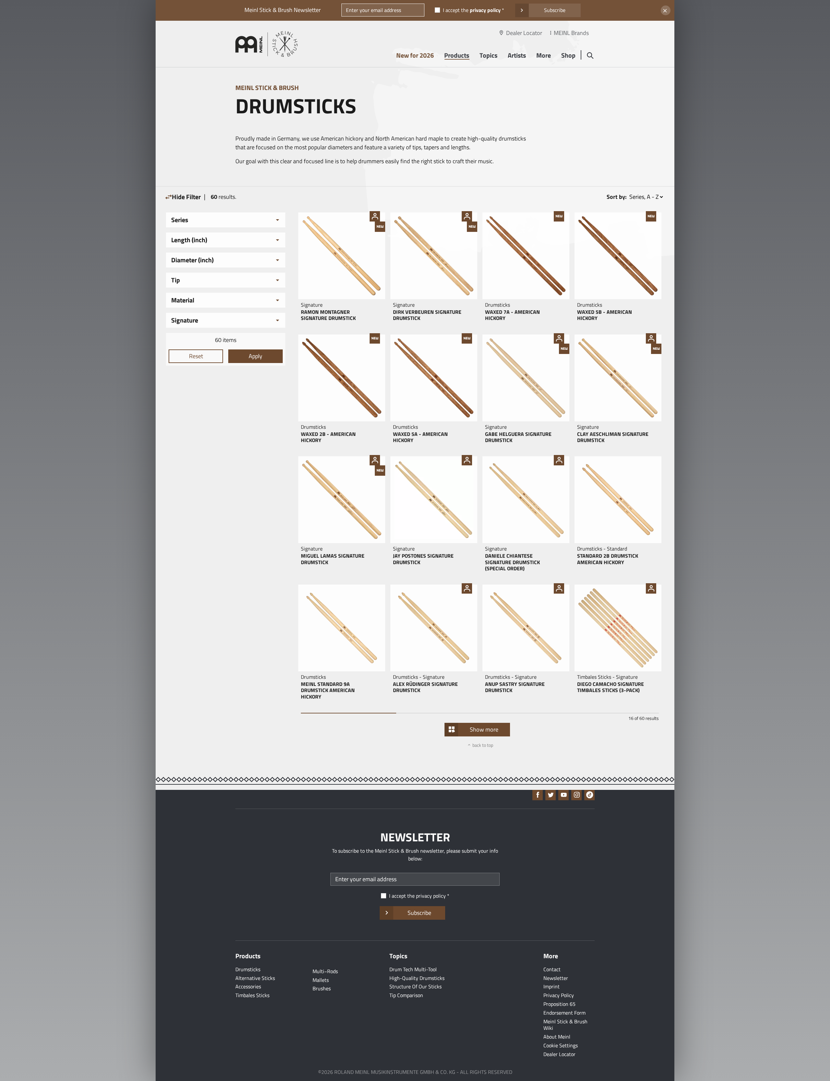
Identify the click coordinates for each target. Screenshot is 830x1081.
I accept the (472, 10)
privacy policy (485, 10)
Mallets (321, 980)
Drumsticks (247, 969)
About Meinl (556, 1037)
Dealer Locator (524, 32)
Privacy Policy (558, 995)
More (543, 55)
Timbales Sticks (252, 995)
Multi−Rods (325, 971)
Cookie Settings (560, 1045)
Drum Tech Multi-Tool (413, 969)
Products (456, 55)
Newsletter (555, 978)
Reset (196, 356)
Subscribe (554, 10)
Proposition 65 (559, 1004)
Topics (488, 55)
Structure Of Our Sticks (415, 986)
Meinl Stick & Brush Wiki (565, 1025)
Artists (517, 55)
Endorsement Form (564, 1013)
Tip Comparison (406, 995)
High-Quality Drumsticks (417, 978)
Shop (568, 55)
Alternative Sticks (255, 978)
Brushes (322, 988)
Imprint (551, 986)
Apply (255, 356)
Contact (552, 969)
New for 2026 (415, 55)
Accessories (248, 986)
